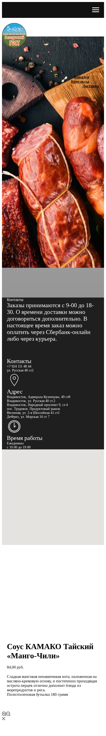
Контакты (80, 81)
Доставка (90, 86)
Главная (24, 60)
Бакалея (81, 77)
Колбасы (34, 64)
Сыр (31, 69)
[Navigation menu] (95, 9)
